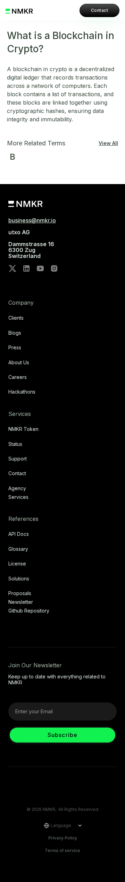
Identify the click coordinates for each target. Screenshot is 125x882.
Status (15, 444)
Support (17, 459)
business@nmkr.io (32, 220)
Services (18, 497)
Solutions (18, 578)
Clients (16, 318)
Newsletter (20, 602)
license (17, 564)
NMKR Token (23, 429)
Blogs (14, 333)
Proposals (19, 593)
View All (108, 143)
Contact (99, 10)
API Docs (18, 534)
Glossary (18, 549)
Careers (17, 377)
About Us (18, 362)
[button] (60, 825)
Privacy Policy (62, 838)
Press (14, 347)
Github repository (28, 611)
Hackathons (21, 392)
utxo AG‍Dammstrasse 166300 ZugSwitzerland (31, 244)
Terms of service (62, 850)
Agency (17, 488)
